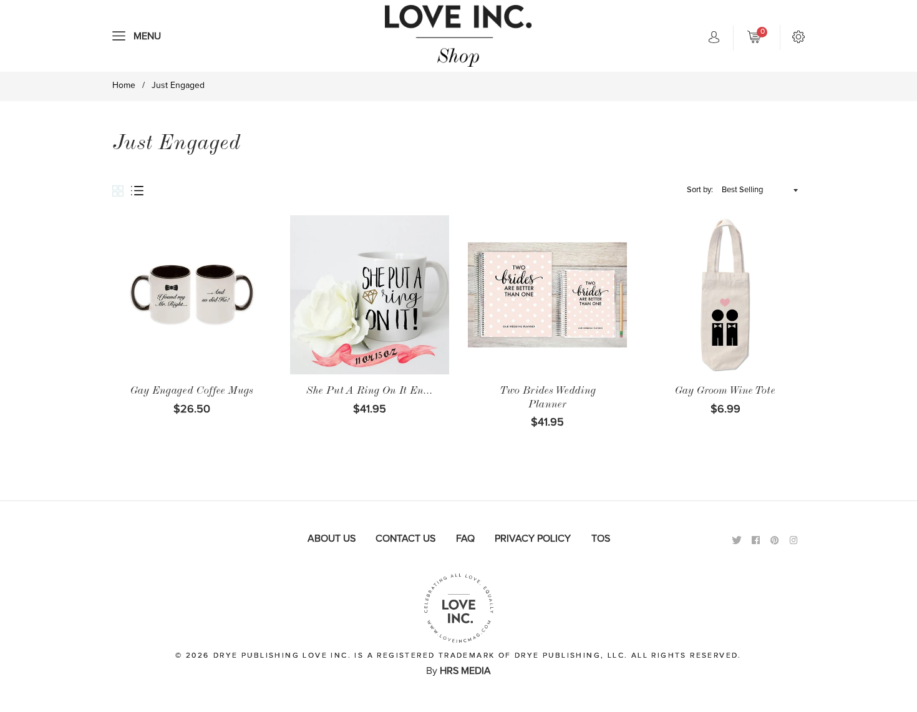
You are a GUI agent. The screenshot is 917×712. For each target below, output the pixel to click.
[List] (141, 191)
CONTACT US (405, 539)
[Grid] (121, 192)
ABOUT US (332, 539)
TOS (600, 539)
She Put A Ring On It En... (369, 391)
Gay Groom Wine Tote (725, 391)
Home (123, 85)
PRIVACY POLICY (533, 539)
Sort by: (700, 190)
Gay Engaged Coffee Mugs (191, 391)
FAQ (465, 539)
